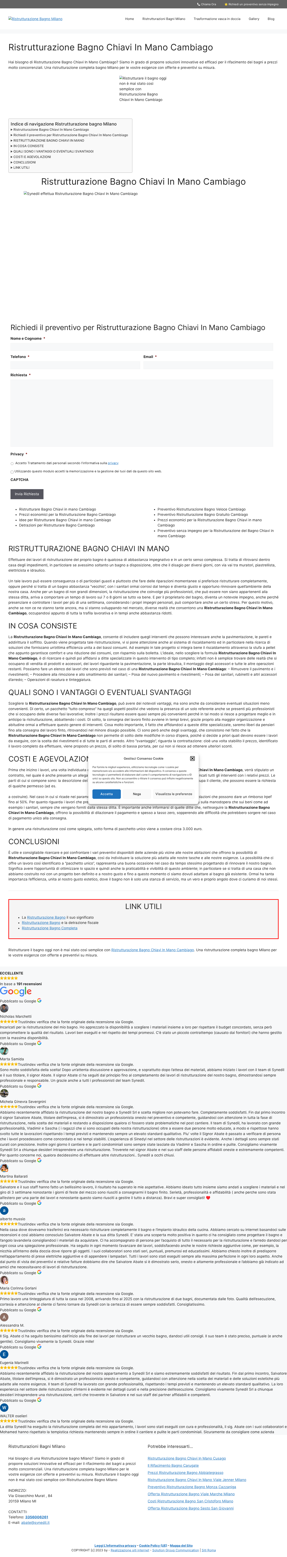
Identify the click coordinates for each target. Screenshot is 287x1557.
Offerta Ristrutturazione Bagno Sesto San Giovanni (191, 1508)
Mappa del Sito (181, 1546)
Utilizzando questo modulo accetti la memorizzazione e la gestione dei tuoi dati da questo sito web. (88, 471)
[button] (192, 758)
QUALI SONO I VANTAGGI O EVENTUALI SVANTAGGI (53, 151)
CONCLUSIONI (24, 162)
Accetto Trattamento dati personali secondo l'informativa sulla (66, 463)
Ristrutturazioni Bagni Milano (163, 19)
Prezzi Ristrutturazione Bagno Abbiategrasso (185, 1473)
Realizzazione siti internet (130, 1550)
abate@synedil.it (35, 1522)
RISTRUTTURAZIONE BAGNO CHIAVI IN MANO (48, 140)
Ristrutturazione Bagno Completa (50, 928)
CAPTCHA (20, 480)
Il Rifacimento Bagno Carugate (173, 1465)
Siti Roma (209, 1550)
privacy (113, 463)
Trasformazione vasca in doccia (217, 19)
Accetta (106, 794)
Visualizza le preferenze (173, 794)
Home (129, 19)
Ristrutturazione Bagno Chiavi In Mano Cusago (187, 1458)
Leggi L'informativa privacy (115, 1546)
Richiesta (21, 375)
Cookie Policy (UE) (153, 1546)
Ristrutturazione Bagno (46, 917)
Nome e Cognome (28, 338)
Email (150, 357)
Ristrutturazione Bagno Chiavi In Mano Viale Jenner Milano (197, 1480)
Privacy (19, 454)
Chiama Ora (208, 4)
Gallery (254, 19)
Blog (271, 19)
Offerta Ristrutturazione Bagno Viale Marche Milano (191, 1494)
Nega (137, 794)
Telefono (20, 357)
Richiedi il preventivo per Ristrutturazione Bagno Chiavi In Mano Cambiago (70, 135)
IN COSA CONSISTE (28, 146)
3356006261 (36, 1517)
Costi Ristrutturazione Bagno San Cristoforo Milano (190, 1501)
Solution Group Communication (175, 1550)
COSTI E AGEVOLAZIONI (32, 157)
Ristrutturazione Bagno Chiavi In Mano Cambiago (51, 130)
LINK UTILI (21, 168)
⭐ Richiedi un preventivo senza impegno (251, 4)
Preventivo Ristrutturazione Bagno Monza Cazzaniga (192, 1487)
